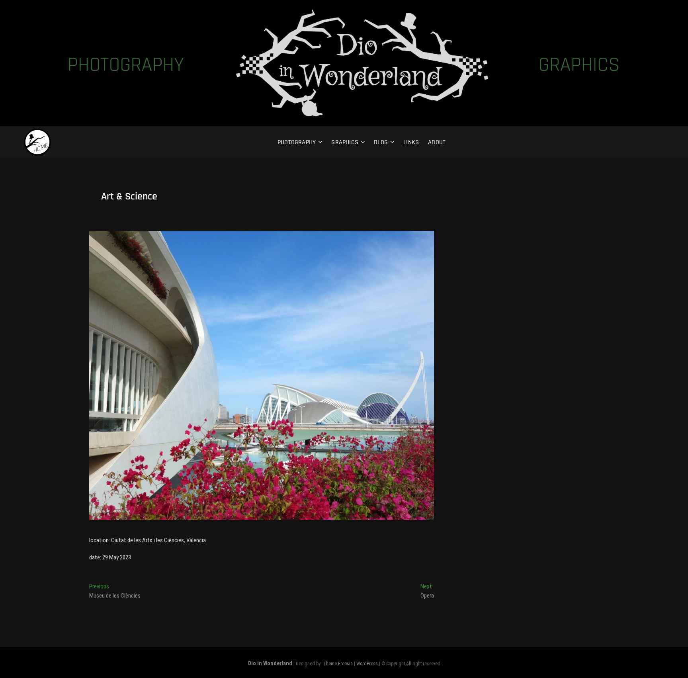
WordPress (367, 663)
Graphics (344, 142)
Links (411, 142)
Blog (381, 142)
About (437, 142)
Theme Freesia (338, 663)
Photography (297, 142)
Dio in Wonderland (270, 663)
